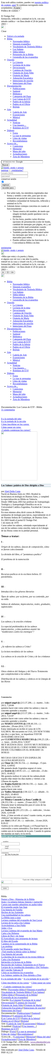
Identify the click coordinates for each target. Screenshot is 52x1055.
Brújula (16, 107)
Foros (15, 133)
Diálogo (10, 130)
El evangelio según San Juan (14, 907)
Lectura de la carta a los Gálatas (15, 923)
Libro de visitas (20, 138)
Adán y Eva (6, 928)
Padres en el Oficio (21, 104)
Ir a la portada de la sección (13, 421)
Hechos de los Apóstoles (12, 912)
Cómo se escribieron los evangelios (17, 972)
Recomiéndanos (20, 141)
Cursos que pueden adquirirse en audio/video (21, 904)
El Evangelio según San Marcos (15, 949)
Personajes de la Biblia (23, 54)
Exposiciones (19, 114)
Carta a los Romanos (10, 959)
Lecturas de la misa (21, 65)
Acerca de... (12, 143)
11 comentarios (8, 409)
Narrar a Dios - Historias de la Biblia (18, 899)
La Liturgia (18, 62)
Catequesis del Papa (22, 96)
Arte (9, 109)
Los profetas (6, 946)
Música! (16, 117)
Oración (10, 59)
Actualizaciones (20, 154)
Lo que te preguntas (22, 135)
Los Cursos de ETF (22, 99)
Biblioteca (17, 94)
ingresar (4, 170)
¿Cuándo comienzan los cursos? (16, 430)
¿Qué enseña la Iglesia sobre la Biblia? (18, 951)
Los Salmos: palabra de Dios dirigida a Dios (21, 975)
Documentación (14, 86)
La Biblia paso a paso (11, 917)
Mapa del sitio (19, 151)
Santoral (16, 91)
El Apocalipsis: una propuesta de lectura (19, 938)
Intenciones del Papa (22, 83)
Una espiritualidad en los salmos (15, 915)
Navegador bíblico (21, 41)
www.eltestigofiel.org (40, 1042)
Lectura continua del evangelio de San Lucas (21, 920)
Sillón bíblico (19, 52)
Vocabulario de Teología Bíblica (27, 46)
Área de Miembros (21, 156)
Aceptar (17, 8)
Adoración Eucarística (23, 78)
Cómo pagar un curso (11, 427)
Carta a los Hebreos (10, 933)
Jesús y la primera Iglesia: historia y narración (21, 902)
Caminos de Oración (22, 70)
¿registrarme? (17, 170)
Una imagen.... (19, 125)
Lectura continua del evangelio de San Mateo (21, 930)
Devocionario (19, 67)
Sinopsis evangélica (22, 44)
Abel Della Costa (12, 491)
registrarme (6, 247)
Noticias (16, 122)
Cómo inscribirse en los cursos (15, 424)
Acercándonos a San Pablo (13, 925)
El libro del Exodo (9, 941)
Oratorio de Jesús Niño (23, 73)
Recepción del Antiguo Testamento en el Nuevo (23, 964)
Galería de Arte (20, 112)
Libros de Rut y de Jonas (12, 936)
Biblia (9, 39)
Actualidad (12, 120)
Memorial (17, 149)
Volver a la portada (15, 36)
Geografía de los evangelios (25, 57)
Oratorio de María (21, 75)
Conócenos (18, 146)
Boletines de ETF (21, 128)
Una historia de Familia (11, 910)
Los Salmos (18, 49)
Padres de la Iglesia (21, 101)
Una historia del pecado (12, 954)
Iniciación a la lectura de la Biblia (16, 962)
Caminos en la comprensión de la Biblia (19, 944)
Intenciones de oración (23, 80)
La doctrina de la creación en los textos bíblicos (22, 957)
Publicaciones (19, 88)
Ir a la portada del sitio (11, 419)
